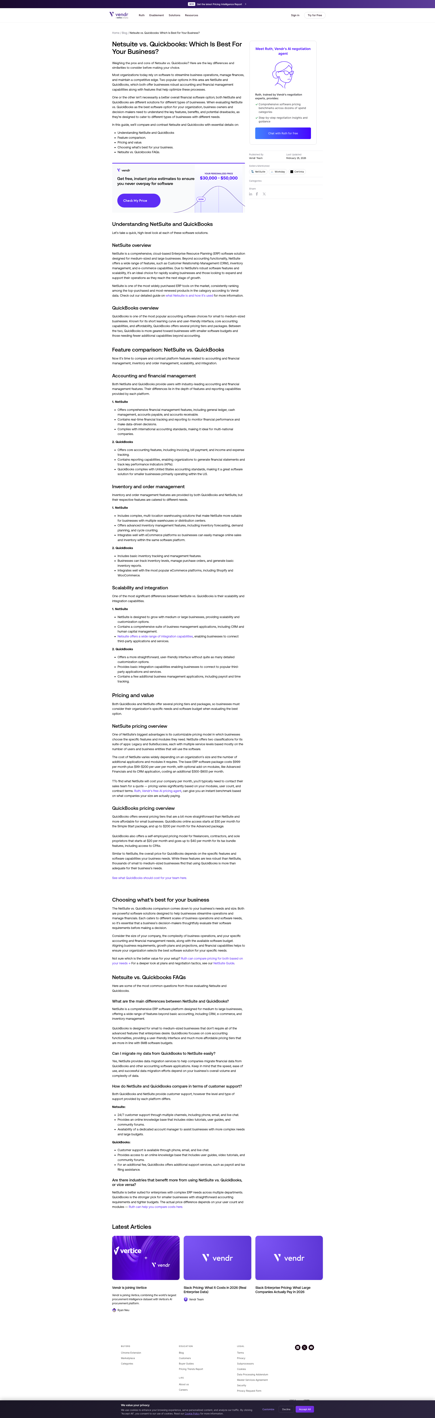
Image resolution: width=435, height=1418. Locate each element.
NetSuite (260, 171)
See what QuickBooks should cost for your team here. (149, 878)
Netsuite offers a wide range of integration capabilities (155, 636)
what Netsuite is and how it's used (189, 295)
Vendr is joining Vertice (129, 1287)
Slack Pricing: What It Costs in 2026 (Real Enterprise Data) (215, 1290)
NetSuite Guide (223, 963)
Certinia (299, 171)
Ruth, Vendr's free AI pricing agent (157, 791)
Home (115, 32)
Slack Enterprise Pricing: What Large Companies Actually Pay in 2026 (282, 1290)
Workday (280, 171)
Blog (124, 32)
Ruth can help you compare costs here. (156, 1207)
